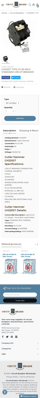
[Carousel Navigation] (36, 244)
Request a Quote (29, 396)
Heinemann (6, 251)
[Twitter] (7, 337)
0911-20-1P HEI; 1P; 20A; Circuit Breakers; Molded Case (9, 256)
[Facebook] (3, 337)
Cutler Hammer (8, 67)
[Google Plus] (16, 337)
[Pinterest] (12, 337)
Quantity (8, 107)
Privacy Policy (12, 377)
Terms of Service (27, 377)
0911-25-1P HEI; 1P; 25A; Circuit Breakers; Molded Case (28, 256)
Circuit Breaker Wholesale (23, 374)
